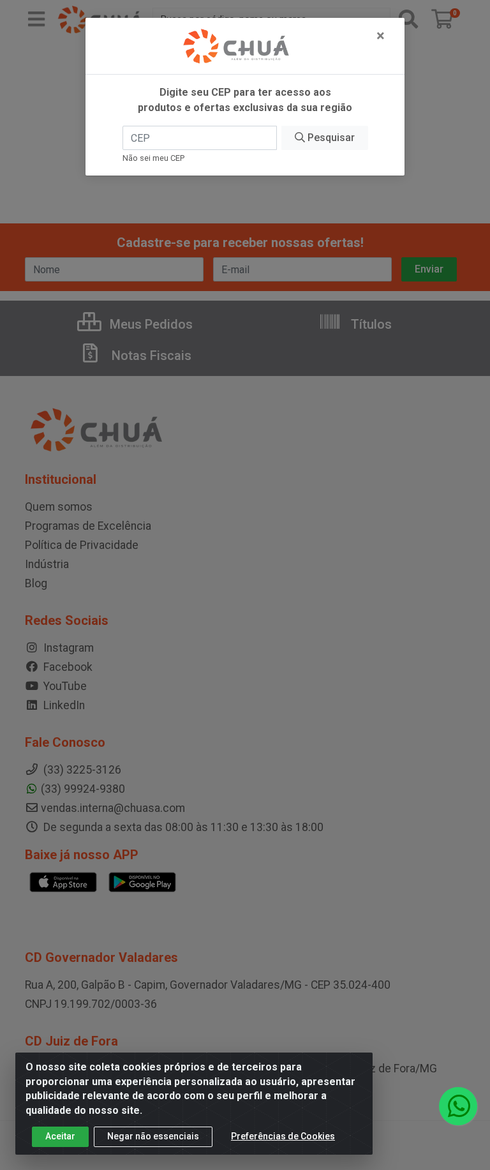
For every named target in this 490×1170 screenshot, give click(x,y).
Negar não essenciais (153, 1136)
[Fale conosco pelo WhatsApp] (458, 1106)
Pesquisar (330, 137)
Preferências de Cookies (283, 1136)
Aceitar (60, 1136)
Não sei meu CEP (153, 158)
